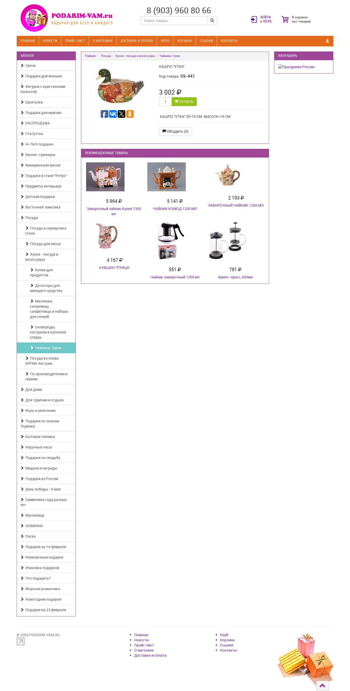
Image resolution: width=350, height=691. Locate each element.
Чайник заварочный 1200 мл (175, 277)
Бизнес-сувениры (39, 154)
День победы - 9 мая (42, 489)
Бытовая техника (39, 436)
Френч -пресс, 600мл (235, 277)
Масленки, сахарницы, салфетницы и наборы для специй (49, 309)
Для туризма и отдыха (44, 399)
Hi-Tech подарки (38, 144)
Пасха (30, 536)
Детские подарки (39, 196)
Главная (27, 41)
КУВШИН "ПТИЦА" (114, 267)
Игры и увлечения (40, 410)
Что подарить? (37, 578)
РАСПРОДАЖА (37, 123)
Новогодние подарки (42, 599)
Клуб (165, 41)
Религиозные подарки (43, 557)
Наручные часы (38, 447)
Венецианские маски (42, 165)
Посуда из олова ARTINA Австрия (42, 361)
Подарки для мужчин (42, 112)
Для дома (33, 389)
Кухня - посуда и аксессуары (41, 257)
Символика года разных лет (43, 502)
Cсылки (206, 41)
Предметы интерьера (42, 186)
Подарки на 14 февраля (45, 546)
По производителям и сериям (46, 376)
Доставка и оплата (137, 41)
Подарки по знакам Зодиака (39, 423)
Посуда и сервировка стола (45, 231)
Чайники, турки (47, 347)
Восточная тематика (42, 207)
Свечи (30, 65)
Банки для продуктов (41, 272)
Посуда (31, 217)
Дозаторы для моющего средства (46, 288)
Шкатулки (33, 102)
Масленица (34, 515)
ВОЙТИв (266, 19)
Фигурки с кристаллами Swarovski (42, 89)
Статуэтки (33, 133)
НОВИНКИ (33, 525)
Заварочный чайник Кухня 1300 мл (114, 211)
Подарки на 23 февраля (45, 609)
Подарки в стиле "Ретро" (45, 175)
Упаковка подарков (41, 567)
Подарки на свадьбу (42, 457)
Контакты (229, 41)
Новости (50, 41)
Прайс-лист (75, 41)
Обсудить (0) (177, 131)
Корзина (184, 41)
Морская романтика (42, 588)
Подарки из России (41, 478)
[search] (212, 20)
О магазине (103, 41)
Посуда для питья (45, 243)
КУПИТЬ (186, 101)
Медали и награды (40, 468)
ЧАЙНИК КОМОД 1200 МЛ (175, 208)
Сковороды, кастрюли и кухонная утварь (48, 332)
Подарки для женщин (43, 76)
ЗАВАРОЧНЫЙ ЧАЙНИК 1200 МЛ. (236, 205)
